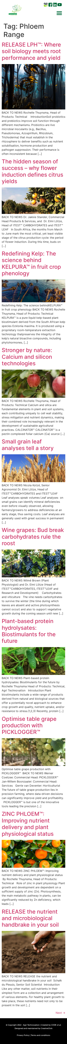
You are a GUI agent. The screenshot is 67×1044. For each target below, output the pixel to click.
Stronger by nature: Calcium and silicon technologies (27, 357)
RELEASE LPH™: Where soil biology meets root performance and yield (31, 51)
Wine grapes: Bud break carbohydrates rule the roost (33, 537)
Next (60, 1012)
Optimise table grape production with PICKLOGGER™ (29, 725)
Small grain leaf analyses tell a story (28, 444)
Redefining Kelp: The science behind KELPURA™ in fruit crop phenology (31, 263)
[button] (59, 13)
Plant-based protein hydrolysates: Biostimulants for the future (29, 631)
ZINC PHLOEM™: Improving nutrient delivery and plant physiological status (28, 823)
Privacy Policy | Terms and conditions (33, 1035)
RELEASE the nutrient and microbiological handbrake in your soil (31, 918)
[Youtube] (59, 4)
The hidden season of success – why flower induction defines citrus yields (32, 171)
